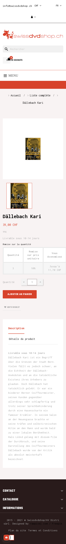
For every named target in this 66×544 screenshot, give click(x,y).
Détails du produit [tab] (22, 338)
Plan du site (17, 530)
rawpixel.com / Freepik (46, 523)
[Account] (33, 17)
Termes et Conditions (43, 530)
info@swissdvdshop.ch (17, 5)
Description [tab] (16, 328)
